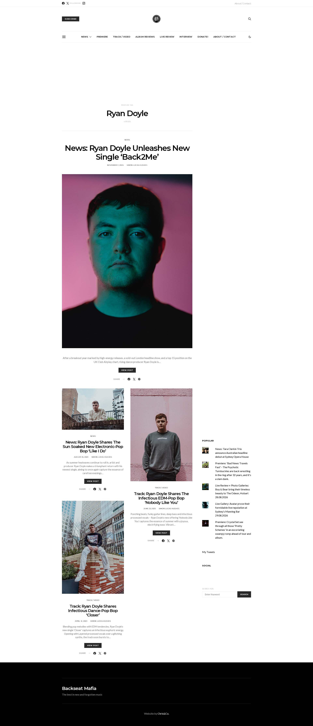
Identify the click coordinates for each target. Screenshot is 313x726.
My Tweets (208, 551)
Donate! (203, 36)
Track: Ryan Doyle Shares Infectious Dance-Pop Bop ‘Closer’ (93, 610)
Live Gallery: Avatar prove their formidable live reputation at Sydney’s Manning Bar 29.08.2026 (231, 79)
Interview (185, 36)
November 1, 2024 (115, 165)
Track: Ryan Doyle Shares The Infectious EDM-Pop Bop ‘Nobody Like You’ (161, 498)
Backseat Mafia (79, 688)
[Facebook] (63, 3)
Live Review (167, 36)
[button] (249, 37)
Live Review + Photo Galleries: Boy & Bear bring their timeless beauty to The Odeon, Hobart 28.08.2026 (194, 78)
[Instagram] (83, 3)
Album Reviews (145, 36)
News (84, 36)
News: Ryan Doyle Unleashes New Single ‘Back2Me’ (127, 152)
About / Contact (243, 3)
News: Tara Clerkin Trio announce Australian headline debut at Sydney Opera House (121, 79)
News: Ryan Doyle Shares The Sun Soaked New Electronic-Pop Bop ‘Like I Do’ (93, 446)
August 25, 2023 (81, 457)
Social (206, 565)
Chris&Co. (163, 713)
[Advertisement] (156, 73)
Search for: (208, 589)
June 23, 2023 (150, 508)
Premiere (102, 36)
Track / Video (121, 36)
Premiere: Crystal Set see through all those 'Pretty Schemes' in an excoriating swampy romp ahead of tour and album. (233, 529)
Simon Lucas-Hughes (137, 165)
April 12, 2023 (81, 621)
